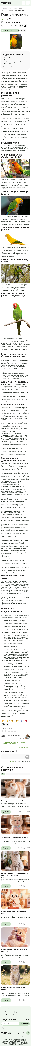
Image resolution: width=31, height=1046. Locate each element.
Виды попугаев (8, 60)
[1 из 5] (2, 731)
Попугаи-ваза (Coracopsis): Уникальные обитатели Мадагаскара (14, 742)
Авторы (25, 1009)
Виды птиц (4, 10)
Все (3, 774)
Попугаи (11, 10)
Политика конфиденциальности (15, 1012)
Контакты (11, 1009)
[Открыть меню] (28, 3)
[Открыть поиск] (23, 3)
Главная (5, 8)
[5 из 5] (15, 731)
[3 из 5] (9, 731)
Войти (12, 761)
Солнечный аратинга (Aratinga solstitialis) (14, 62)
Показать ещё (7, 67)
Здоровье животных (12, 774)
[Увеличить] (28, 161)
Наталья (21, 739)
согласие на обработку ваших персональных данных (15, 1027)
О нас (5, 1009)
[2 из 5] (5, 731)
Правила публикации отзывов (15, 1015)
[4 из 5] (12, 731)
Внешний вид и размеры (11, 58)
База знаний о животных (15, 8)
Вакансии (18, 1009)
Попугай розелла (23, 747)
